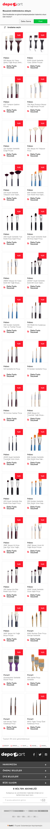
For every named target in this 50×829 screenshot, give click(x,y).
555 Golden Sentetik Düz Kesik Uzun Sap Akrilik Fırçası (35, 502)
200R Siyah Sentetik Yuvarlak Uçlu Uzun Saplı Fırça (11, 458)
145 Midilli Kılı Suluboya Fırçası (36, 326)
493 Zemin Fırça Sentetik (33, 679)
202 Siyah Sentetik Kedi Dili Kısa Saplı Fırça (36, 238)
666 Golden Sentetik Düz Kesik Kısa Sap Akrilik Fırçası (35, 458)
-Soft (10, 826)
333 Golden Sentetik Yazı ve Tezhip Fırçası (12, 326)
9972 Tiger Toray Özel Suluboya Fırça (36, 723)
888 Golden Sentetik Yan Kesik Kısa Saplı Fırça (35, 194)
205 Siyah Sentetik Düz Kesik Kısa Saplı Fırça (12, 502)
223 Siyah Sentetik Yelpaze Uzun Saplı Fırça (11, 194)
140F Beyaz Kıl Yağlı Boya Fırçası (11, 634)
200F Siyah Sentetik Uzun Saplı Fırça (35, 590)
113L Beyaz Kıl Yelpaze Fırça (36, 150)
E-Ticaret (16, 826)
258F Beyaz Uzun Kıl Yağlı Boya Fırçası (35, 546)
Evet (40, 21)
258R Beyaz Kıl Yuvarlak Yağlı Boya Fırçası (35, 414)
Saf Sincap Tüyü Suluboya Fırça (9, 723)
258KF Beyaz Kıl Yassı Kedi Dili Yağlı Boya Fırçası (12, 282)
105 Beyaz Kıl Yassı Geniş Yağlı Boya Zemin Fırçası (12, 62)
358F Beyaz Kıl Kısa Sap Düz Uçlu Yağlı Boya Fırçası (11, 546)
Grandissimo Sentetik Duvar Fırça (11, 679)
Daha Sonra (26, 21)
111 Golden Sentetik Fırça (37, 369)
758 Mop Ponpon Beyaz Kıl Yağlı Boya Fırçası (36, 105)
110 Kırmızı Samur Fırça (12, 413)
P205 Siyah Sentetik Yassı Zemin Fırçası (35, 61)
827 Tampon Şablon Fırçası (11, 105)
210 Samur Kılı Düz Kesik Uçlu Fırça (10, 590)
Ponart (30, 631)
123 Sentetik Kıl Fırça (11, 369)
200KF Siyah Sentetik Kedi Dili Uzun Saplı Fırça (36, 282)
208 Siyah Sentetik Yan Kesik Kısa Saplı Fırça (12, 238)
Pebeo (6, 58)
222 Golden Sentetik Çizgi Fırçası (11, 150)
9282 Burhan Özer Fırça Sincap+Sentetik (36, 634)
